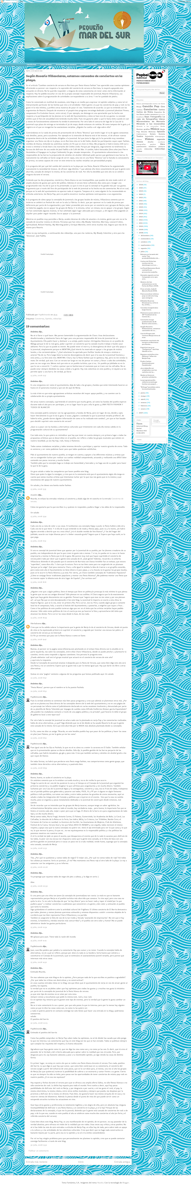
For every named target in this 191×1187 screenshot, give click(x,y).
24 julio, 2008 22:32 (39, 848)
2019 (141, 207)
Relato (153, 134)
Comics (139, 109)
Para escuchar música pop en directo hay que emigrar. (149, 296)
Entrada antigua (122, 1161)
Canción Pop (31, 64)
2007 (141, 413)
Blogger (125, 1182)
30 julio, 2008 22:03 (39, 1023)
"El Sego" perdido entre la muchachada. (150, 388)
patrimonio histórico (146, 146)
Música (155, 128)
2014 (141, 213)
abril (143, 399)
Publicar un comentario (39, 1150)
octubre (144, 242)
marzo (144, 402)
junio (143, 393)
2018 (141, 210)
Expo (147, 116)
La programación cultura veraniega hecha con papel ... (149, 382)
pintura (161, 146)
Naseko (100, 1182)
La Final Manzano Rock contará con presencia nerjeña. (150, 270)
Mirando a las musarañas (110, 64)
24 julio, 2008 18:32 (39, 691)
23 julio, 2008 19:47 (39, 639)
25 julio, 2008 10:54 (39, 927)
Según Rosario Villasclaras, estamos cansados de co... (150, 328)
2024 (141, 191)
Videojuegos (160, 136)
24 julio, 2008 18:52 (39, 738)
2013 (141, 216)
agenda (161, 139)
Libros (162, 119)
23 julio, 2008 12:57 (38, 375)
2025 (141, 188)
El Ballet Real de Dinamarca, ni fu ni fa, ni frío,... (149, 303)
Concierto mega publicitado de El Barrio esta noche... (149, 321)
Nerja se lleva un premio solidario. (148, 376)
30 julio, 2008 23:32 (39, 1145)
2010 (141, 226)
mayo (143, 396)
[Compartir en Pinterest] (72, 315)
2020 (141, 204)
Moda (162, 126)
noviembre (145, 238)
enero (143, 409)
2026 (141, 184)
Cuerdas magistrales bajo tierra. (149, 309)
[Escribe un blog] (67, 315)
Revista (162, 134)
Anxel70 (34, 495)
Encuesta (161, 114)
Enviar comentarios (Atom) (84, 1169)
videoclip (148, 149)
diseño (150, 142)
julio (143, 251)
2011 (141, 223)
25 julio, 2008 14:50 (39, 962)
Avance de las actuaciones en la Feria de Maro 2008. (149, 284)
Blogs (138, 106)
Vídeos (149, 139)
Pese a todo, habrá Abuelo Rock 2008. (148, 290)
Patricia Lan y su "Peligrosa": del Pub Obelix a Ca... (149, 349)
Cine (163, 106)
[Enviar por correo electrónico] (65, 315)
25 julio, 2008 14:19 (38, 940)
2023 (141, 194)
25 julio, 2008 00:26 (39, 867)
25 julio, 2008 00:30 (39, 886)
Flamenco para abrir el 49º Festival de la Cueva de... (150, 315)
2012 (141, 220)
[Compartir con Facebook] (70, 315)
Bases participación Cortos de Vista (150, 104)
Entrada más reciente (36, 1161)
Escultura (140, 117)
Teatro (139, 136)
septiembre (146, 245)
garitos (153, 144)
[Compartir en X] (68, 315)
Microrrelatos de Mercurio (150, 121)
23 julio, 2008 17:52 (38, 541)
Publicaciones (141, 134)
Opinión (48, 318)
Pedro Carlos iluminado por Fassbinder (147, 363)
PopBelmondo (36, 697)
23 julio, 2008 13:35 (38, 489)
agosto (144, 248)
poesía (139, 149)
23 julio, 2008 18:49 (39, 617)
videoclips (57, 318)
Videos (139, 139)
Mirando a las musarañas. (147, 126)
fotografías (141, 144)
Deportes (158, 112)
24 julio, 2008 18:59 (39, 768)
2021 (141, 200)
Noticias (152, 131)
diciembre (145, 235)
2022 (141, 197)
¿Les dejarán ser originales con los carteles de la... (148, 370)
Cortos (162, 109)
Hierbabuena (36, 623)
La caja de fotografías (89, 64)
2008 (141, 232)
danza (139, 141)
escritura (161, 142)
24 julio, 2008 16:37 (39, 678)
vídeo (139, 151)
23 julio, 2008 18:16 (38, 582)
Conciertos (39, 318)
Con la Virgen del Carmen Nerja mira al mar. (150, 335)
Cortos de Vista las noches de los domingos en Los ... (149, 263)
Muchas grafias (143, 129)
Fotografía (156, 116)
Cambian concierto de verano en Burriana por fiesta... (149, 342)
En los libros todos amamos (66, 64)
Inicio (81, 1161)
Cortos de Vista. (46, 64)
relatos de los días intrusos (134, 64)
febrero (144, 405)
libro (162, 144)
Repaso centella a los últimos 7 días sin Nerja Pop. (149, 356)
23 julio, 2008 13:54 (38, 516)
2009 (141, 229)
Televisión (149, 136)
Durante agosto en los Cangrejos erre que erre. (149, 277)
